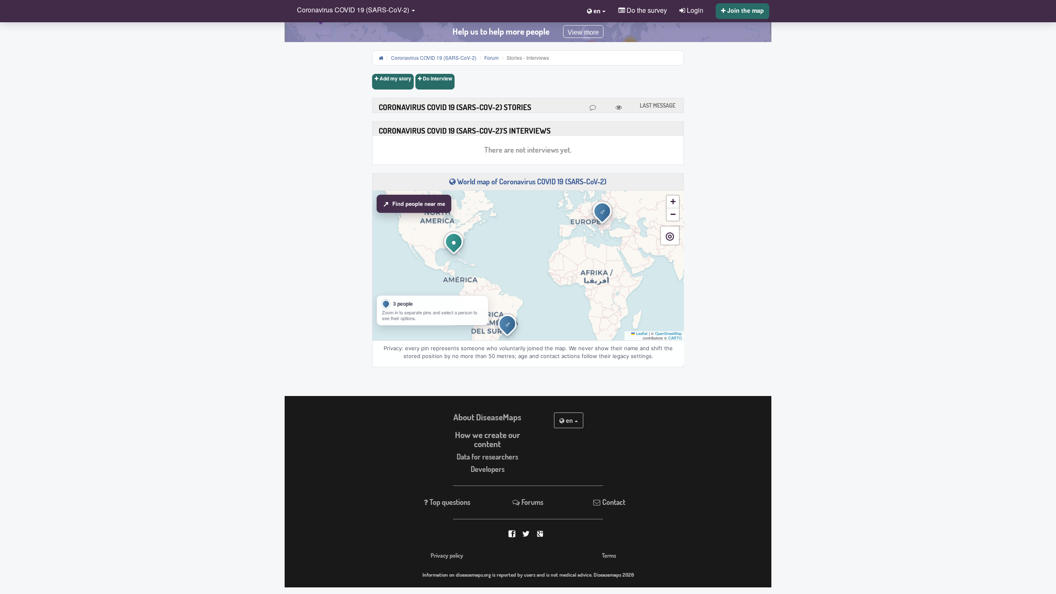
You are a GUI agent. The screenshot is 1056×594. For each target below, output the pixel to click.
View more (583, 32)
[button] (354, 10)
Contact (613, 502)
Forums (531, 502)
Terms (609, 555)
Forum (491, 57)
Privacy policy (447, 555)
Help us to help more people (501, 31)
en (569, 420)
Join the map (745, 10)
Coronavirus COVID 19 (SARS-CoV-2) (433, 57)
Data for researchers (487, 456)
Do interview (437, 78)
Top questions (449, 502)
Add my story (394, 78)
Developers (487, 469)
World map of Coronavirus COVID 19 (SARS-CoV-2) (530, 181)
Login (694, 9)
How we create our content (487, 439)
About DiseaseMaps (487, 417)
